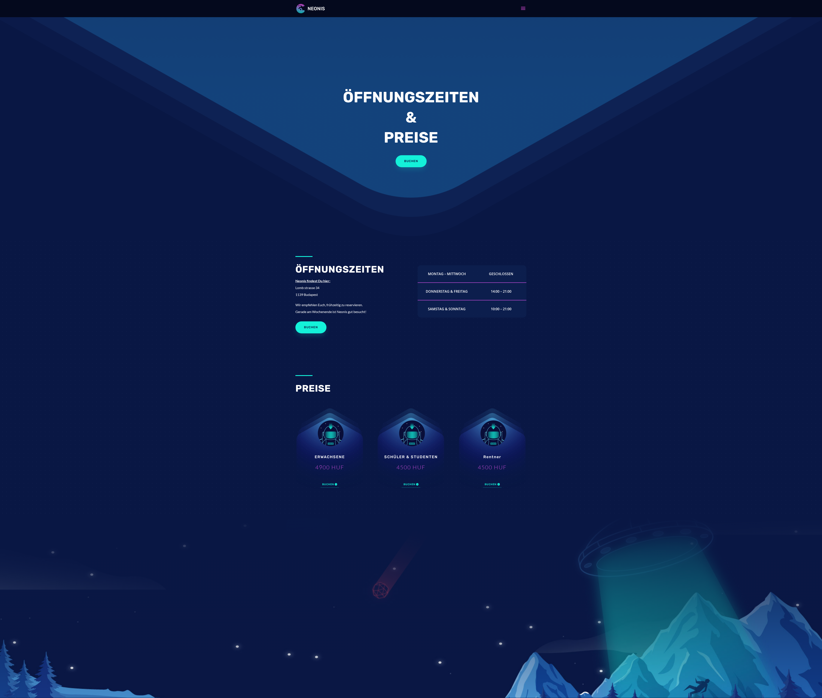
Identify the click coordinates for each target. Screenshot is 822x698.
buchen (311, 327)
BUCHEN (328, 484)
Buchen (411, 161)
